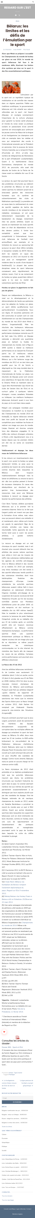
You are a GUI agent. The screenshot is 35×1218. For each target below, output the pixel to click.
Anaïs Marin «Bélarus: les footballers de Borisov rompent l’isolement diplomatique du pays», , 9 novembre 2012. (15, 888)
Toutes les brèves (7, 1126)
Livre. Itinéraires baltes (8, 1183)
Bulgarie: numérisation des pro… (11, 1110)
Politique (12, 1075)
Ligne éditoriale (21, 1209)
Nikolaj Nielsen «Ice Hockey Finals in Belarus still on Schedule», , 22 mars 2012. (17, 899)
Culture (4, 1134)
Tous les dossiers (7, 1196)
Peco (17, 21)
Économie (5, 1138)
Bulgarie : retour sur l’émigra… (10, 1114)
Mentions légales (17, 1214)
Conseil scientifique (9, 1209)
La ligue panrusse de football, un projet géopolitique (26, 1083)
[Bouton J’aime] (4, 1032)
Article (11, 1073)
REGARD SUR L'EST (17, 7)
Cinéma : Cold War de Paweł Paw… (12, 1179)
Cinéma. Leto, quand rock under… (11, 1175)
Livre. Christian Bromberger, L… (11, 1171)
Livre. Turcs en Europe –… (9, 1187)
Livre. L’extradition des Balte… (10, 1163)
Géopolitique (5, 1142)
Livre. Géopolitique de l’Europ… (11, 1159)
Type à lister (18, 1073)
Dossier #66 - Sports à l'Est (12, 1047)
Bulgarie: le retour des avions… (11, 1123)
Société (4, 1150)
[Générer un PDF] (17, 1037)
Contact (29, 1209)
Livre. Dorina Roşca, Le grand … (11, 1167)
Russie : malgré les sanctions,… (11, 1118)
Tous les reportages (8, 1200)
